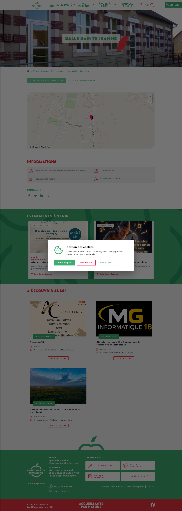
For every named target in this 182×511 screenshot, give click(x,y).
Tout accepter (64, 262)
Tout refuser (86, 262)
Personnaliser (105, 262)
